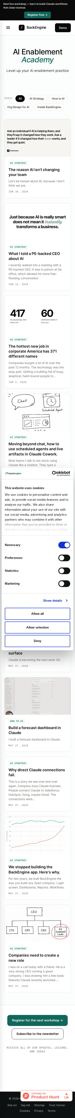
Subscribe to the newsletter (37, 1034)
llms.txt (12, 1105)
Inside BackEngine (49, 107)
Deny (37, 641)
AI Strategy (37, 98)
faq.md (25, 1105)
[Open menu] (8, 28)
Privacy (38, 1110)
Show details (52, 600)
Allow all (37, 613)
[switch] (64, 558)
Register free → (38, 14)
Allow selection (37, 627)
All (20, 98)
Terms (51, 1110)
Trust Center (57, 1105)
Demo (63, 28)
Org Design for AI (18, 107)
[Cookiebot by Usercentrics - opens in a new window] (53, 473)
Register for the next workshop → (37, 1020)
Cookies (25, 1110)
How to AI (58, 98)
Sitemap (39, 1105)
